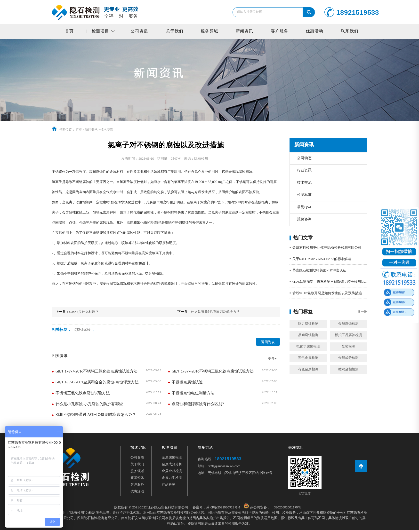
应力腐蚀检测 (308, 324)
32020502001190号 (287, 507)
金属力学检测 (172, 478)
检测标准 (304, 195)
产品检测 (168, 485)
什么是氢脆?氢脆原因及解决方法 (215, 312)
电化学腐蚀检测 (308, 346)
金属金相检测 (172, 471)
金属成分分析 (172, 464)
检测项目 (100, 31)
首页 (69, 31)
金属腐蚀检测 (348, 324)
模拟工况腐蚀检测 (348, 335)
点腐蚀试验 (81, 330)
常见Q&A (304, 207)
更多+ (272, 359)
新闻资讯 (244, 31)
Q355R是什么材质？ (84, 312)
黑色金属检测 (308, 358)
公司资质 (139, 31)
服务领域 (209, 31)
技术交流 (106, 129)
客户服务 (279, 31)
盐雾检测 (348, 346)
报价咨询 (304, 219)
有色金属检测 (308, 369)
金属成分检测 (348, 358)
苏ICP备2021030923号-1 (216, 507)
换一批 (362, 312)
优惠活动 (314, 31)
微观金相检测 (348, 369)
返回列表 (268, 342)
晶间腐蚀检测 (308, 335)
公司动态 (304, 158)
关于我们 (174, 31)
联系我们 (349, 31)
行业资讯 (304, 170)
